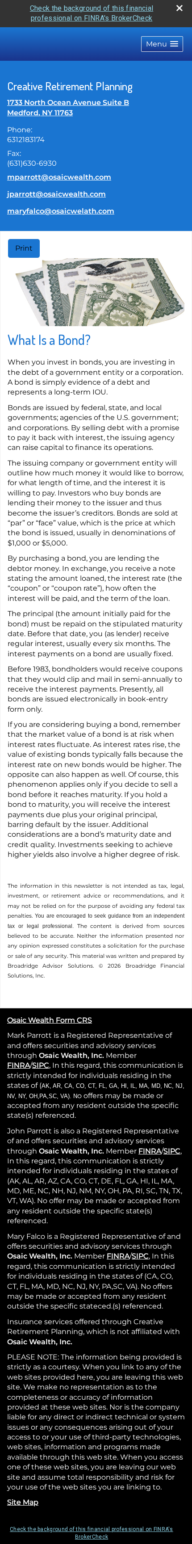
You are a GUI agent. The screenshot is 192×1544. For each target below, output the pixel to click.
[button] (162, 44)
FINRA (18, 1065)
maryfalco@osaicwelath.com (60, 211)
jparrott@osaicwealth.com (56, 194)
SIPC (40, 1065)
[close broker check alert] (179, 8)
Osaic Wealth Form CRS (49, 1020)
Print (24, 248)
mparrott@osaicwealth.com (59, 177)
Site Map (22, 1502)
